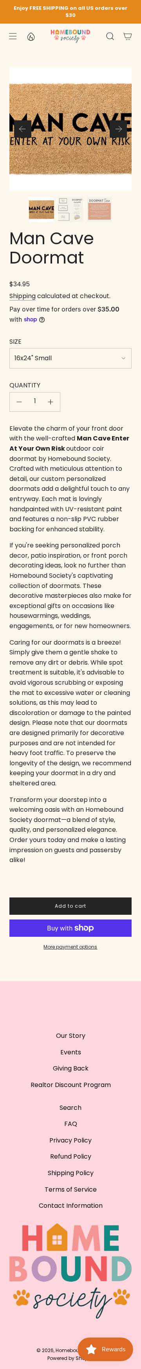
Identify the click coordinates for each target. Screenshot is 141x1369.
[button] (22, 129)
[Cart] (127, 36)
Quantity (24, 385)
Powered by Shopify (70, 1358)
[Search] (110, 36)
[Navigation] (12, 36)
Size (15, 341)
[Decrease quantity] (19, 401)
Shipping (22, 295)
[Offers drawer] (30, 36)
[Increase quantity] (50, 401)
